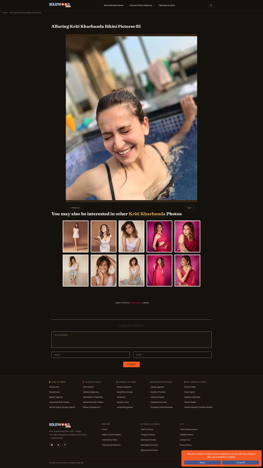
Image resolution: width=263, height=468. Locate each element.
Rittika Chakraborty (91, 407)
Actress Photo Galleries (141, 5)
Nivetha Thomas (158, 392)
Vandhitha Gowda (125, 392)
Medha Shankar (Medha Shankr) (198, 407)
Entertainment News (113, 5)
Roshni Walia (190, 386)
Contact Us (185, 439)
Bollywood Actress (149, 450)
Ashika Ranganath (125, 407)
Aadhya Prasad (157, 397)
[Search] (211, 5)
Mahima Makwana (91, 392)
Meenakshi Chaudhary (93, 397)
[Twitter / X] (58, 444)
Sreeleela (121, 397)
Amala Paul (54, 386)
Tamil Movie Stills (166, 5)
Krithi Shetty (88, 386)
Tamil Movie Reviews (111, 445)
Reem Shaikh (190, 402)
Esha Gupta (189, 392)
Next (189, 208)
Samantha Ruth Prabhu (59, 402)
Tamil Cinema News (188, 429)
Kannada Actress (148, 439)
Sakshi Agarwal (56, 397)
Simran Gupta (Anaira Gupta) (62, 407)
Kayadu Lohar (123, 402)
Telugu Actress (148, 434)
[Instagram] (64, 444)
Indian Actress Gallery (111, 434)
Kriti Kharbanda (147, 213)
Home (5, 12)
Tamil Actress (147, 429)
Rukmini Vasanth (124, 386)
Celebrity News (187, 434)
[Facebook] (51, 444)
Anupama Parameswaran (162, 407)
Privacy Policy (186, 445)
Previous (75, 208)
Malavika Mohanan (159, 402)
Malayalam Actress (149, 445)
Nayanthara (54, 392)
